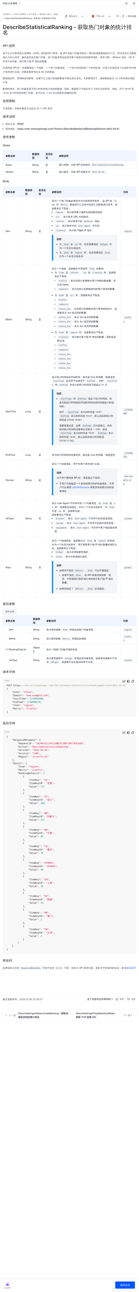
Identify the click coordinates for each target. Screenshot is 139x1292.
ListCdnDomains (81, 487)
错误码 (129, 967)
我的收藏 (131, 16)
